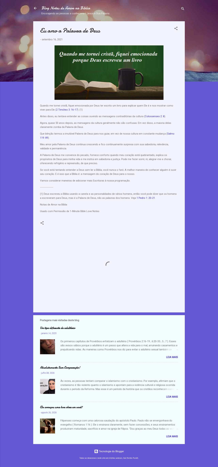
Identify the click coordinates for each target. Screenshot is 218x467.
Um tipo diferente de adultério (57, 328)
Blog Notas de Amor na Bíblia (65, 8)
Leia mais (172, 357)
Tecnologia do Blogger (111, 451)
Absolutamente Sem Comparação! (60, 367)
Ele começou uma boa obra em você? (61, 407)
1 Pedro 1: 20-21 (146, 197)
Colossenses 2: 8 (154, 116)
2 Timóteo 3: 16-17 (66, 109)
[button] (176, 29)
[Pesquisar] (183, 9)
